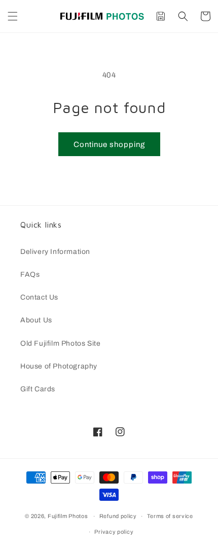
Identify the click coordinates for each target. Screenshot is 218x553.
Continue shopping (109, 144)
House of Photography (58, 366)
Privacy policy (113, 532)
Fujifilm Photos (68, 516)
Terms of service (170, 516)
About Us (36, 320)
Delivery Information (55, 251)
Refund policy (118, 516)
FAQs (30, 274)
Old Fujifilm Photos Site (60, 343)
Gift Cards (37, 389)
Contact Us (39, 297)
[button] (13, 16)
